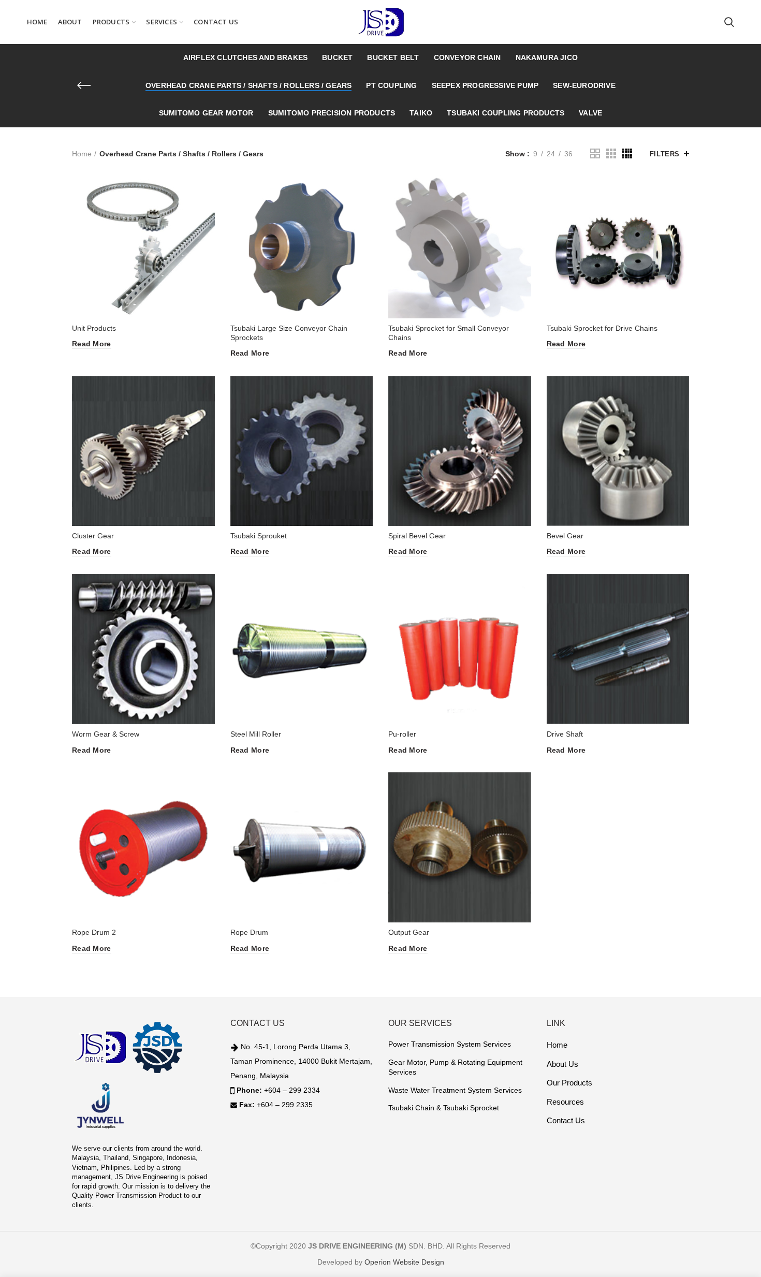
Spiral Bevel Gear (417, 536)
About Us (562, 1064)
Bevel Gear (565, 536)
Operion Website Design (404, 1262)
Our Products (569, 1082)
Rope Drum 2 (94, 932)
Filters (665, 154)
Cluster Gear (93, 536)
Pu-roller (402, 734)
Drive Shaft (565, 734)
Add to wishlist (207, 215)
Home (82, 154)
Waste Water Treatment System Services (455, 1090)
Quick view (207, 192)
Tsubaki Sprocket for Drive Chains (602, 328)
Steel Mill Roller (255, 734)
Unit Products (94, 328)
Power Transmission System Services (449, 1044)
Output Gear (408, 932)
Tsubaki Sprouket (258, 536)
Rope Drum (249, 932)
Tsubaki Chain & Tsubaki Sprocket (443, 1108)
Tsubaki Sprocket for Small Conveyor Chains (448, 333)
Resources (565, 1101)
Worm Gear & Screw (105, 734)
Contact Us (566, 1120)
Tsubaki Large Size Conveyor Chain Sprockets (288, 333)
